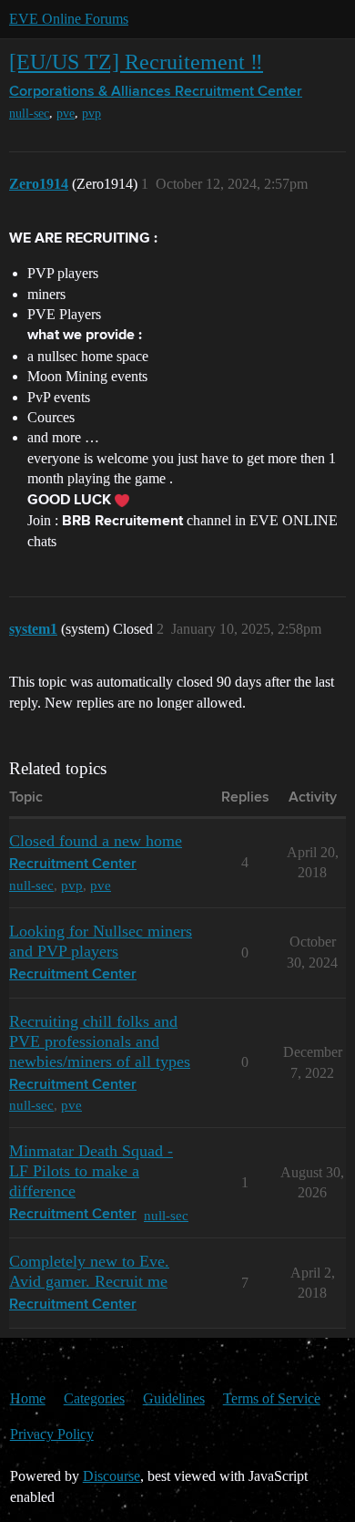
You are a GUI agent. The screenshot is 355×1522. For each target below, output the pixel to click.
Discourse (111, 1476)
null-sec (29, 113)
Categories (94, 1398)
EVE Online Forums (68, 18)
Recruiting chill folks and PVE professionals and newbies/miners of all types (99, 1041)
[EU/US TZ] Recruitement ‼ (136, 61)
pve (65, 113)
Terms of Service (271, 1398)
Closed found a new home (95, 841)
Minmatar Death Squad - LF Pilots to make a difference (91, 1171)
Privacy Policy (52, 1434)
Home (28, 1398)
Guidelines (174, 1398)
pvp (91, 113)
